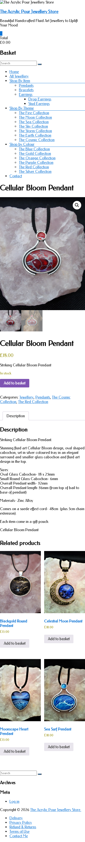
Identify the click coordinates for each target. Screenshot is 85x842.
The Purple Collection (36, 162)
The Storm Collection (35, 131)
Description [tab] (16, 416)
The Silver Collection (35, 171)
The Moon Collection (35, 117)
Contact (15, 176)
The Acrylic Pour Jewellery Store (29, 11)
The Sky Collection (33, 126)
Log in (14, 801)
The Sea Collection (34, 122)
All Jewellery (19, 76)
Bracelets (26, 90)
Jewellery (27, 397)
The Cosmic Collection (37, 140)
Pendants (26, 85)
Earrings (25, 94)
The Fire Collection (34, 113)
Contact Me (18, 836)
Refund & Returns (22, 827)
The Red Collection (34, 167)
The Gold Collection (35, 153)
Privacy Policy (20, 822)
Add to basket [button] (15, 643)
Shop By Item (19, 80)
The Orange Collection (37, 158)
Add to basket (15, 383)
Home (14, 71)
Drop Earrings (39, 99)
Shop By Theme (21, 108)
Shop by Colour (21, 144)
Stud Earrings (39, 103)
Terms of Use (19, 831)
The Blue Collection (34, 149)
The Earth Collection (35, 135)
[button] (77, 205)
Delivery (16, 818)
